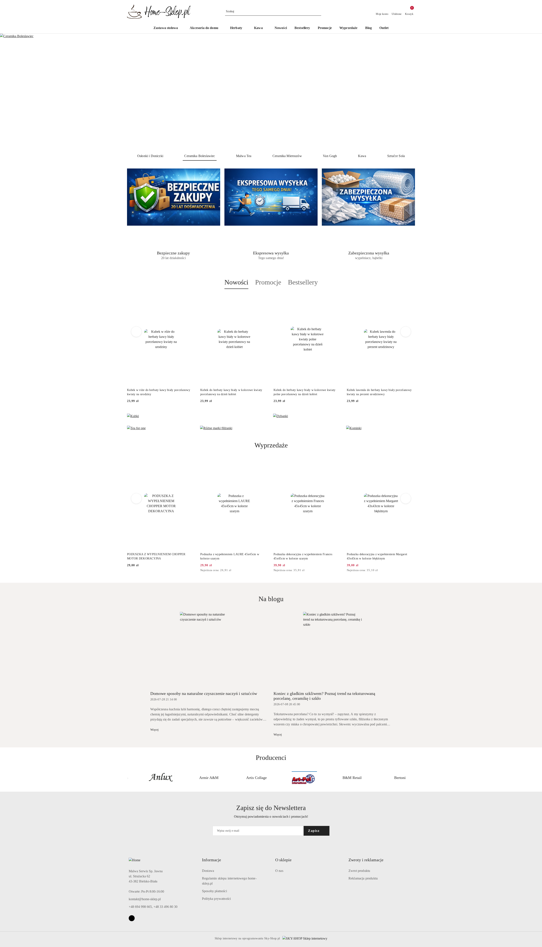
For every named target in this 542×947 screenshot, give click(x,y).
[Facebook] (132, 918)
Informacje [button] (211, 859)
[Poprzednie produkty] (136, 331)
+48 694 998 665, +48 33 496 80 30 (153, 906)
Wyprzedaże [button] (271, 445)
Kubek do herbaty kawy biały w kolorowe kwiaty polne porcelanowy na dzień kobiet (305, 392)
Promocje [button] (268, 282)
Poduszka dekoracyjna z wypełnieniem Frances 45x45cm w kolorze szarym (303, 556)
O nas (279, 870)
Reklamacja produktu (363, 878)
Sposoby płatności (214, 891)
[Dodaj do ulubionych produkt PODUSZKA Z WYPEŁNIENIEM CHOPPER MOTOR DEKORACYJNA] (190, 463)
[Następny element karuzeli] (413, 777)
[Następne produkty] (405, 331)
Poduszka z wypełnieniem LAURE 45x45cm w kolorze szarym (229, 556)
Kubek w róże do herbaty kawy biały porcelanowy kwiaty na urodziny (158, 392)
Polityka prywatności (216, 898)
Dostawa (208, 870)
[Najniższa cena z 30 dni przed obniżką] (267, 570)
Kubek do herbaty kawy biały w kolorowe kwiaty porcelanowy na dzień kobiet (231, 392)
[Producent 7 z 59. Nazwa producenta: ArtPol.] (295, 777)
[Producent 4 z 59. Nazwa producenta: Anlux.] (152, 777)
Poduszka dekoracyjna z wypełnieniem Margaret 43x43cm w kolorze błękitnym (377, 556)
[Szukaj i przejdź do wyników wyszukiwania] (318, 11)
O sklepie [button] (283, 859)
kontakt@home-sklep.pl (145, 899)
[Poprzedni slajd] (9, 92)
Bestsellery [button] (303, 282)
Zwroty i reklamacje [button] (365, 859)
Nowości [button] (236, 282)
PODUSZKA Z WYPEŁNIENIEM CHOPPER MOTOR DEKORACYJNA (156, 556)
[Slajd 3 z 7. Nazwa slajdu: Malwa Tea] (271, 92)
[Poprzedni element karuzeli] (128, 777)
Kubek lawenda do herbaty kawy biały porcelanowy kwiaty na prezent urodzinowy (379, 392)
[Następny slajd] (533, 92)
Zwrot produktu (359, 870)
